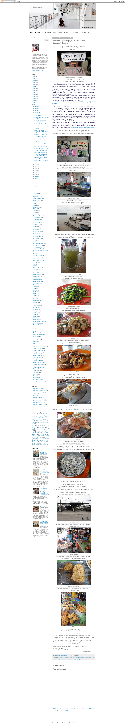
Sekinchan (35, 374)
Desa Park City (36, 224)
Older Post (91, 708)
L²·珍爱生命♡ (41, 416)
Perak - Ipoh (36, 366)
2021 (34, 86)
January (37, 178)
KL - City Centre (36, 238)
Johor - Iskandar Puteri (38, 334)
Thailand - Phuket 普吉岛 (39, 406)
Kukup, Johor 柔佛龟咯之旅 (40, 152)
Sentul (34, 298)
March (36, 174)
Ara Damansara (36, 196)
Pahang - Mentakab (37, 352)
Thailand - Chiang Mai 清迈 (39, 399)
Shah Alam (35, 304)
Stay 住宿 (66, 32)
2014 (34, 100)
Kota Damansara (37, 267)
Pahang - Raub (36, 353)
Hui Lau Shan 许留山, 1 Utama (41, 148)
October (37, 110)
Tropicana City (36, 324)
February (37, 176)
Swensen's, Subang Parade (40, 150)
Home (31, 32)
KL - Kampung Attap (37, 247)
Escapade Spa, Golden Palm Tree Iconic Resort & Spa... (41, 161)
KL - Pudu (35, 253)
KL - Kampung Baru (37, 248)
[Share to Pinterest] (77, 655)
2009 (34, 185)
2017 (34, 94)
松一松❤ (37, 441)
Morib (34, 343)
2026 (34, 76)
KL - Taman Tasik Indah (38, 255)
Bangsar (35, 205)
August (36, 164)
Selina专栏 (41, 418)
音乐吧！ (45, 444)
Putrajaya (35, 286)
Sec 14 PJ (35, 291)
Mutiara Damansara (37, 279)
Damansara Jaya (37, 217)
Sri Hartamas (36, 307)
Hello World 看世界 (46, 32)
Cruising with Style (43, 413)
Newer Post (55, 708)
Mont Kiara (35, 278)
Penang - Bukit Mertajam (39, 364)
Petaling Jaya (36, 283)
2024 (34, 80)
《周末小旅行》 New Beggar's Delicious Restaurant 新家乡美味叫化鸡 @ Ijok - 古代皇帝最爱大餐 (44, 491)
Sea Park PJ (36, 290)
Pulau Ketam (36, 372)
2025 (34, 78)
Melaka (35, 341)
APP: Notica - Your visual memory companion (40, 137)
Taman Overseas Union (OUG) (40, 321)
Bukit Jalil (35, 208)
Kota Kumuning (36, 269)
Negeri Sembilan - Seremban (40, 345)
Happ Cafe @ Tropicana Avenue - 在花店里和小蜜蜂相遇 (44, 471)
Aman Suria (36, 193)
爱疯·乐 (42, 441)
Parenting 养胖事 (74, 32)
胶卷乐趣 (43, 443)
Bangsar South (36, 207)
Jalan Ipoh (35, 229)
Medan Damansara (37, 274)
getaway (86, 657)
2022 (34, 84)
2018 (34, 92)
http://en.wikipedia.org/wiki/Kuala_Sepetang (83, 127)
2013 (34, 102)
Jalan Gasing (36, 228)
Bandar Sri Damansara (38, 198)
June (36, 168)
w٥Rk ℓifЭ (34, 427)
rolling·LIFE (34, 425)
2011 (34, 181)
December (37, 106)
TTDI (34, 318)
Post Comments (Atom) (64, 710)
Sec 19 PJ (35, 297)
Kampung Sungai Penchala (39, 260)
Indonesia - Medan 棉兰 (38, 392)
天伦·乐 (46, 437)
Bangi (34, 203)
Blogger (76, 723)
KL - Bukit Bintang (37, 236)
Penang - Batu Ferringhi (38, 362)
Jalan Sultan (36, 235)
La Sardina (35, 416)
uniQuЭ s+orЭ (43, 425)
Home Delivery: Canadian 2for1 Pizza (40, 115)
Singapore (35, 393)
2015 (34, 98)
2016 (34, 96)
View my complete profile (37, 70)
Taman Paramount (37, 323)
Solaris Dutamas (37, 305)
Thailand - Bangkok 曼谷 (38, 397)
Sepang (35, 375)
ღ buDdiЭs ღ (41, 431)
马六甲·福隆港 (43, 506)
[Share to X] (74, 655)
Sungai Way (36, 316)
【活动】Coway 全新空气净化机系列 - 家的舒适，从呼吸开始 (44, 523)
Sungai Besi (36, 312)
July (36, 166)
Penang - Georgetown (38, 359)
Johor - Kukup (36, 336)
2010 (34, 183)
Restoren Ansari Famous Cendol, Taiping (40, 121)
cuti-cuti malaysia (81, 657)
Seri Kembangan (37, 300)
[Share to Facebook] (76, 655)
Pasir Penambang (37, 357)
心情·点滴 (43, 440)
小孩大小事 (42, 438)
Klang (34, 265)
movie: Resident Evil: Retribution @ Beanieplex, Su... (41, 131)
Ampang (35, 195)
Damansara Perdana (38, 221)
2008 (34, 187)
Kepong (35, 264)
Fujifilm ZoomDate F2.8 (36, 415)
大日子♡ (38, 437)
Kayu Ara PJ (36, 262)
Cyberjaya (35, 214)
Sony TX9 (72, 659)
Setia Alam (35, 302)
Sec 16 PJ (35, 293)
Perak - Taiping (66, 659)
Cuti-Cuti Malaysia (57, 32)
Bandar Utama (36, 202)
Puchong (35, 284)
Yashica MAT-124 (42, 419)
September (37, 112)
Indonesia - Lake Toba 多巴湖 (40, 390)
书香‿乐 (34, 435)
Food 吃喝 (37, 32)
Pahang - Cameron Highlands (40, 346)
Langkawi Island (37, 339)
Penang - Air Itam (37, 360)
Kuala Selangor (36, 338)
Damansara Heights (37, 215)
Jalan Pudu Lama (37, 233)
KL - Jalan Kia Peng (37, 242)
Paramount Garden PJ (38, 281)
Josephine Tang (37, 52)
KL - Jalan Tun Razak (38, 245)
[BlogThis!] (73, 655)
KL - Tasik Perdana (37, 257)
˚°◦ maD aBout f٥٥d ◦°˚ (64, 657)
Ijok (34, 331)
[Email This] (71, 655)
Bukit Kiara (35, 210)
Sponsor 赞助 (91, 32)
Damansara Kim (37, 219)
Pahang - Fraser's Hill (38, 348)
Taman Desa (36, 319)
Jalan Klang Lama (37, 231)
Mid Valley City (36, 276)
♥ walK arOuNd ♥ (73, 657)
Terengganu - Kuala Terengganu (40, 381)
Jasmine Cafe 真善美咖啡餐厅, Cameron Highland (41, 155)
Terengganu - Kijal (37, 379)
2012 (34, 104)
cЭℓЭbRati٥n (35, 420)
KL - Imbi (35, 240)
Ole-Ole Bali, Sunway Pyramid (41, 134)
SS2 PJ (35, 288)
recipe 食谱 (44, 423)
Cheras (35, 212)
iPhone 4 (34, 422)
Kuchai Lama (36, 272)
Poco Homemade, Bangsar (40, 146)
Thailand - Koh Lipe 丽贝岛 (39, 404)
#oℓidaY (57, 657)
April (36, 172)
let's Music (38, 423)
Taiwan (34, 395)
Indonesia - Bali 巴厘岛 (38, 388)
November (37, 108)
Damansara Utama (37, 222)
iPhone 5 (41, 422)
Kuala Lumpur (36, 271)
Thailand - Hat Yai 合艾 (38, 402)
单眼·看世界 (41, 435)
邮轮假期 (39, 444)
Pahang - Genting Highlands (39, 350)
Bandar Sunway (37, 200)
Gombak (35, 226)
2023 (34, 82)
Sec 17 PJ (35, 295)
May (36, 170)
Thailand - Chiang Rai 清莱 (39, 400)
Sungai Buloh (36, 314)
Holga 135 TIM (46, 415)
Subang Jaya (36, 311)
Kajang (34, 258)
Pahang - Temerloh (37, 355)
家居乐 (36, 438)
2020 (34, 88)
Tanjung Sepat (36, 377)
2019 (34, 90)
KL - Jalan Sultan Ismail (38, 243)
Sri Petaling (36, 309)
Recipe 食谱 (83, 32)
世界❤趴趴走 (77, 659)
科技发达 (38, 443)
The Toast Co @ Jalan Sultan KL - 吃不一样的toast (44, 452)
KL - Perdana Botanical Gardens (40, 250)
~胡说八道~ (41, 427)
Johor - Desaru (36, 332)
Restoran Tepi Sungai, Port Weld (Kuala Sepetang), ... (41, 124)
